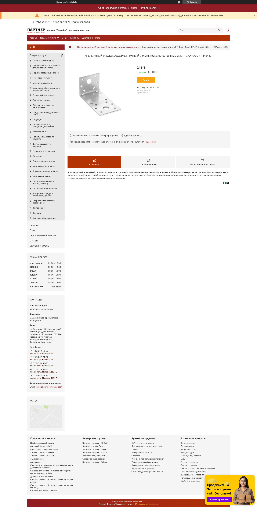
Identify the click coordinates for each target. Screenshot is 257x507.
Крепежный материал (43, 60)
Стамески (37, 156)
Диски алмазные (188, 449)
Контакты (74, 38)
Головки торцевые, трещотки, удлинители (43, 125)
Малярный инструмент (141, 453)
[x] (228, 183)
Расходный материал (43, 95)
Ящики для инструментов (143, 468)
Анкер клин (35, 462)
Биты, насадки (187, 453)
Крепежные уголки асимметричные (123, 47)
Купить (146, 80)
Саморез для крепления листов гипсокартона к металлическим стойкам (51, 472)
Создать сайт (62, 2)
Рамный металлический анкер (44, 449)
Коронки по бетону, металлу (193, 471)
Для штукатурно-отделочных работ (147, 446)
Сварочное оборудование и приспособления (46, 89)
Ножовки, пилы (40, 131)
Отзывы (34, 240)
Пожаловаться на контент (147, 504)
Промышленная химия (44, 161)
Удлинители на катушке (44, 151)
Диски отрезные (188, 443)
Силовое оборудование (44, 218)
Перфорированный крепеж (90, 47)
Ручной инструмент (42, 100)
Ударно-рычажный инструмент (145, 462)
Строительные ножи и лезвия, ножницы (43, 182)
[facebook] (224, 183)
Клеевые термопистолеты (45, 171)
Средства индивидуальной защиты (46, 113)
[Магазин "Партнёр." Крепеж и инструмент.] (36, 30)
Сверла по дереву (189, 465)
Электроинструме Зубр (92, 446)
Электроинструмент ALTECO (95, 456)
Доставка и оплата (91, 38)
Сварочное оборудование (93, 459)
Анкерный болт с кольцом (42, 453)
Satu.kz (142, 501)
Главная (33, 38)
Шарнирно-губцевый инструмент (145, 465)
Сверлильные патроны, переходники (44, 201)
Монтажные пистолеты (44, 166)
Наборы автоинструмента (142, 443)
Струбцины (38, 119)
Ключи (134, 449)
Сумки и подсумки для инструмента (43, 106)
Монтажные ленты (42, 176)
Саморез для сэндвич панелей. (44, 491)
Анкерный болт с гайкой (41, 446)
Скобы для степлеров (190, 481)
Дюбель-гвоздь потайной (41, 476)
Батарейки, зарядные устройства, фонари (43, 194)
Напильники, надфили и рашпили (44, 138)
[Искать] (219, 30)
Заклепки (37, 213)
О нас (64, 38)
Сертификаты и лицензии (43, 235)
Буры (183, 459)
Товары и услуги (48, 38)
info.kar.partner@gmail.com (49, 387)
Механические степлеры (45, 188)
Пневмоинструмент (42, 78)
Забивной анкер (37, 459)
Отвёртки (135, 456)
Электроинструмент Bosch (94, 449)
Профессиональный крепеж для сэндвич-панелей (46, 66)
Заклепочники (39, 208)
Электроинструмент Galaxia (94, 462)
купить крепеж (149, 8)
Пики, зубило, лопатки (191, 456)
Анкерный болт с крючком (42, 456)
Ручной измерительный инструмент (147, 459)
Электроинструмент (42, 83)
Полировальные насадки (192, 478)
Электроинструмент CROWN (95, 443)
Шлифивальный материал (192, 475)
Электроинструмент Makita (94, 453)
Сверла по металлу (189, 462)
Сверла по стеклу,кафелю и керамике (198, 468)
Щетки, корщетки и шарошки (42, 145)
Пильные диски (187, 446)
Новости (34, 225)
